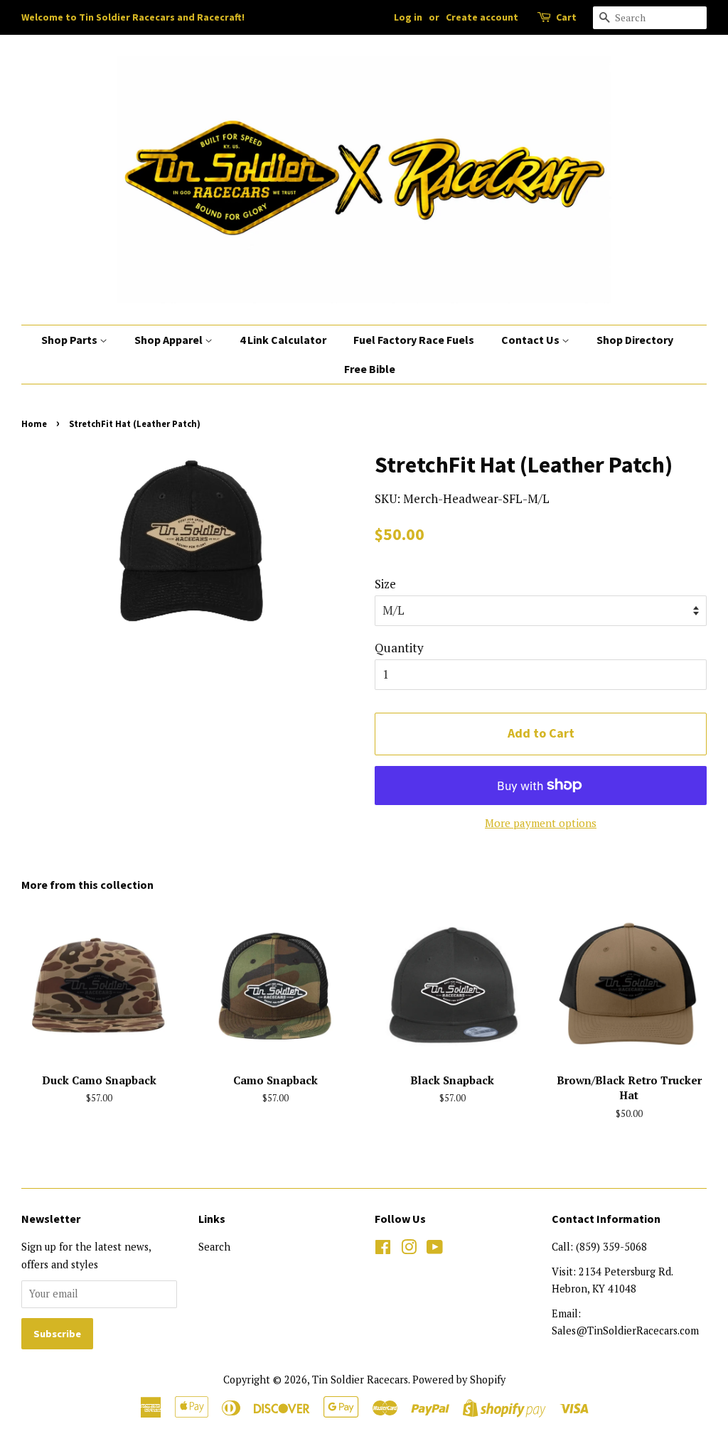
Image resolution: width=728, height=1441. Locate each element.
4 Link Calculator (283, 340)
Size (385, 584)
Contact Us (531, 340)
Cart (566, 17)
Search (214, 1246)
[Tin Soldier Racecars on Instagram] (409, 1249)
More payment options (540, 823)
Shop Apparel (169, 340)
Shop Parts (70, 340)
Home (34, 423)
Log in (408, 17)
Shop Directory (634, 340)
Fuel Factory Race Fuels (413, 340)
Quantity (399, 647)
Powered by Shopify (458, 1379)
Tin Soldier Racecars (360, 1379)
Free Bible (369, 369)
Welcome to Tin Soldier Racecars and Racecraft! (133, 17)
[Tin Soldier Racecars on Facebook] (383, 1249)
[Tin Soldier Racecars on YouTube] (435, 1249)
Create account (482, 17)
